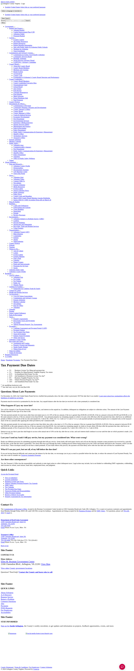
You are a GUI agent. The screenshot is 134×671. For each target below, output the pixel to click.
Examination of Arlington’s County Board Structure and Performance (36, 77)
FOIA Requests (6, 608)
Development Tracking (21, 170)
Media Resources (19, 187)
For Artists (16, 279)
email (8, 513)
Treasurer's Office (19, 138)
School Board (18, 87)
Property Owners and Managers (23, 345)
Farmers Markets (18, 256)
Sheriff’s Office (18, 134)
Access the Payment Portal (9, 474)
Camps (15, 253)
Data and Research (15, 164)
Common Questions (8, 601)
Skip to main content (7, 2)
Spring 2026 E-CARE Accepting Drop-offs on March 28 (32, 200)
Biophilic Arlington (19, 58)
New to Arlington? (11, 478)
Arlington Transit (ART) (21, 232)
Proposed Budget (19, 36)
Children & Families (16, 287)
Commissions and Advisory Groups (21, 53)
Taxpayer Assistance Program (31, 455)
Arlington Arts (18, 277)
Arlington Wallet (18, 34)
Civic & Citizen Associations (22, 296)
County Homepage (7, 667)
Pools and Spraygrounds (21, 264)
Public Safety (13, 143)
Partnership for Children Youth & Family (26, 289)
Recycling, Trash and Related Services (26, 226)
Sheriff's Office (18, 153)
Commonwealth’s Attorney (22, 147)
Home (3, 360)
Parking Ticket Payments (21, 336)
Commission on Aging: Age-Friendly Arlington (29, 55)
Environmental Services (21, 121)
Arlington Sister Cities (16, 270)
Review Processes (19, 215)
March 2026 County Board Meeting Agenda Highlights (31, 198)
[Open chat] (122, 667)
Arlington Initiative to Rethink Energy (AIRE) (28, 219)
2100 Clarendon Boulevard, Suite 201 (13, 536)
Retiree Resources (19, 43)
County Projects (14, 102)
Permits (15, 213)
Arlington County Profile (21, 166)
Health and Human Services (18, 292)
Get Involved (17, 73)
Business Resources (11, 355)
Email (3, 527)
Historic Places (18, 285)
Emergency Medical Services (23, 123)
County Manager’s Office (21, 113)
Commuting (17, 236)
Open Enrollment (19, 51)
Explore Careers (18, 40)
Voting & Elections (15, 353)
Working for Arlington (20, 49)
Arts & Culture (18, 251)
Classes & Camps (15, 290)
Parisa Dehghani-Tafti (20, 98)
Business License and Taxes (14, 481)
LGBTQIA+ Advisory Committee (24, 62)
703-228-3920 (5, 526)
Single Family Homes (20, 347)
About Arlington (10, 162)
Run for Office (18, 305)
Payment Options (19, 330)
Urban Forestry (18, 228)
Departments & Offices (16, 104)
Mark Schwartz (18, 96)
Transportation (14, 230)
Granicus (36, 669)
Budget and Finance (16, 28)
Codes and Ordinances (20, 206)
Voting (11, 160)
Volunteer (16, 156)
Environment (13, 217)
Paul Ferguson (18, 100)
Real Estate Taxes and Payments (24, 321)
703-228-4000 (5, 540)
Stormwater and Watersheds (22, 224)
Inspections (17, 211)
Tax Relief (16, 322)
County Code (17, 75)
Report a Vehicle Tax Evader (14, 495)
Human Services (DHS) (21, 124)
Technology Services (20, 136)
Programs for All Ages (20, 266)
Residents (8, 273)
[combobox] (11, 11)
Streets (15, 239)
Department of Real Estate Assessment (14, 520)
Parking (16, 238)
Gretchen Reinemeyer (20, 92)
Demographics (18, 168)
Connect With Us (19, 181)
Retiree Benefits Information (22, 45)
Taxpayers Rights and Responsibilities (17, 491)
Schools (11, 245)
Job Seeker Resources (20, 41)
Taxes (11, 317)
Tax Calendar (9, 487)
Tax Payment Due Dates (21, 332)
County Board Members (21, 68)
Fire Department (18, 119)
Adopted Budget (18, 30)
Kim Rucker (17, 90)
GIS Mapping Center (20, 172)
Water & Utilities (14, 351)
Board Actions (18, 72)
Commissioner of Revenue (22, 106)
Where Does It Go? (19, 349)
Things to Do (13, 249)
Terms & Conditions (21, 667)
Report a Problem (7, 599)
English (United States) (25, 7)
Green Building (18, 209)
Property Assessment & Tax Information (18, 496)
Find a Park (17, 258)
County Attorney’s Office (21, 109)
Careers (11, 38)
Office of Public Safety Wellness (24, 158)
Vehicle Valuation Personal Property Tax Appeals (21, 483)
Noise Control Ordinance (17, 313)
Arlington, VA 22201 (8, 524)
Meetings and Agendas (20, 70)
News (11, 175)
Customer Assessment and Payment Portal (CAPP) (30, 328)
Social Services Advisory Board (23, 60)
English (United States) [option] (25, 15)
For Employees (6, 610)
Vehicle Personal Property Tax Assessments (27, 324)
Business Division (85, 511)
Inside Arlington (18, 192)
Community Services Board (22, 57)
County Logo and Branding (22, 196)
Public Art (16, 283)
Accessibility (6, 612)
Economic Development (21, 117)
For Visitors (17, 281)
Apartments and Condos (21, 343)
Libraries (16, 260)
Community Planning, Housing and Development (29, 107)
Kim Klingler (17, 94)
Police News (17, 194)
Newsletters (17, 183)
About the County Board (21, 66)
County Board (14, 64)
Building (12, 204)
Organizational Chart (20, 85)
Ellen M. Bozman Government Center (17, 561)
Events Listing (18, 189)
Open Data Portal (19, 173)
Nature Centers (18, 262)
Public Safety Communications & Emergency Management (32, 132)
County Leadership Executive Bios (25, 83)
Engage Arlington (15, 140)
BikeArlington (18, 234)
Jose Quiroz (17, 89)
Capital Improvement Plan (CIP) (24, 32)
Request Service (7, 597)
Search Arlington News (21, 190)
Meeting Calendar (15, 141)
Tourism (12, 247)
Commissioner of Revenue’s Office (15, 509)
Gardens (16, 221)
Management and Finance (21, 126)
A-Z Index (8, 356)
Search (3, 20)
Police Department (19, 130)
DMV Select (9, 485)
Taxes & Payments (19, 334)
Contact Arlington (46, 667)
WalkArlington (18, 241)
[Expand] (15, 38)
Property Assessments (20, 319)
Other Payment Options (13, 493)
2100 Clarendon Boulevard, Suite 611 (13, 522)
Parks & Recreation (19, 128)
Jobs (2, 604)
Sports (15, 268)
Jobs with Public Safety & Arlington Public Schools (30, 47)
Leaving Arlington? (11, 480)
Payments (12, 326)
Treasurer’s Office (7, 535)
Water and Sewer (19, 338)
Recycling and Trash (16, 341)
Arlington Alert (18, 145)
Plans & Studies (14, 202)
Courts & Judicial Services (22, 115)
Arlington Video (18, 179)
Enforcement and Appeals (21, 207)
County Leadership (15, 79)
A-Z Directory (6, 595)
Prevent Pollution (19, 222)
